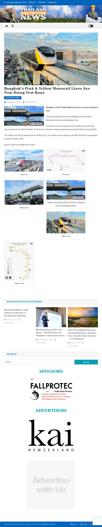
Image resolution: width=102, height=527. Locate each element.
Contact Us (52, 2)
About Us (32, 2)
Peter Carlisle (30, 102)
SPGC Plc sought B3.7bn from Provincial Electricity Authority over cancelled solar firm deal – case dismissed (82, 334)
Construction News (13, 98)
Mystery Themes (49, 524)
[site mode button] (90, 26)
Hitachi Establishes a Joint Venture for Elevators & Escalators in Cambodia (16, 313)
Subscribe (41, 2)
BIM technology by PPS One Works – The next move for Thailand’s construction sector (50, 332)
